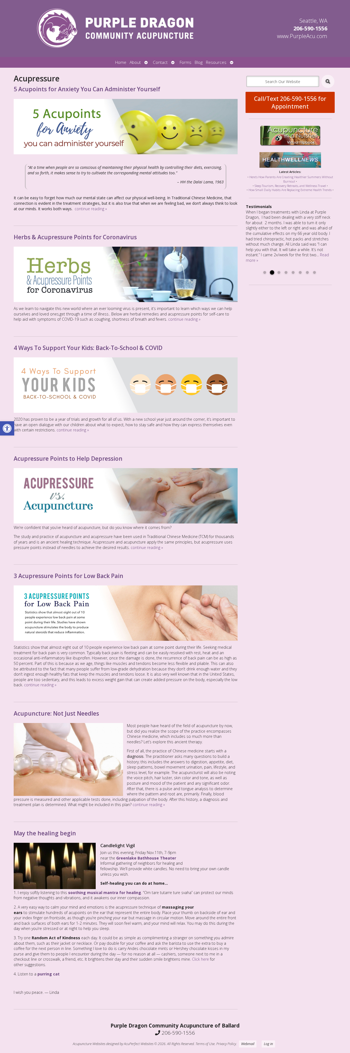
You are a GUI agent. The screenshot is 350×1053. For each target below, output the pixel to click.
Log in (268, 1043)
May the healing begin (45, 833)
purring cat (48, 974)
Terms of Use (205, 1043)
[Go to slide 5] (293, 272)
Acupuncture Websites (89, 1043)
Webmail (247, 1043)
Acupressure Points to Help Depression (68, 458)
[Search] (327, 81)
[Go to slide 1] (264, 272)
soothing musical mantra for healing (104, 892)
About (135, 62)
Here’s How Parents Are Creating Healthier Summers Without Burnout (291, 179)
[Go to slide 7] (307, 272)
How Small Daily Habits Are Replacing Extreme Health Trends (290, 190)
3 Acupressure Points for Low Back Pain (68, 576)
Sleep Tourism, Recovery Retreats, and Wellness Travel (290, 186)
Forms (185, 62)
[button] (7, 428)
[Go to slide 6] (300, 272)
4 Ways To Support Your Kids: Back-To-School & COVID (88, 348)
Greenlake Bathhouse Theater (146, 858)
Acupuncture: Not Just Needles (56, 713)
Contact (160, 62)
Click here (200, 959)
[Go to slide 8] (314, 272)
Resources (216, 62)
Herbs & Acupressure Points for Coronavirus (75, 237)
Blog (199, 62)
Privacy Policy (226, 1043)
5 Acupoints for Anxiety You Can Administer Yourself (87, 89)
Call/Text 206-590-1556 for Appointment (290, 102)
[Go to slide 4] (286, 272)
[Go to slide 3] (279, 272)
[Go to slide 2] (272, 272)
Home (120, 62)
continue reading (91, 208)
